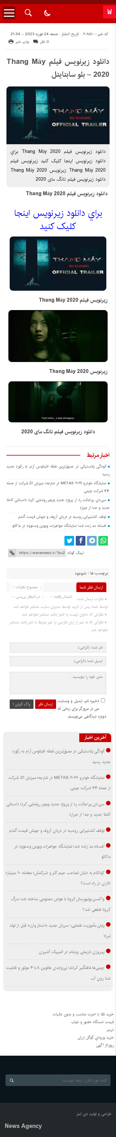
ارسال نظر (45, 704)
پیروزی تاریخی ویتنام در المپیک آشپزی (71, 951)
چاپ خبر (22, 42)
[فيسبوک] (80, 541)
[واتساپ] (103, 541)
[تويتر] (69, 541)
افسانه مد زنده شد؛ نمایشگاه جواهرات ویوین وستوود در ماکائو (59, 526)
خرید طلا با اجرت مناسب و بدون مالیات (83, 1014)
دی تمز (82, 1114)
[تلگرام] (92, 541)
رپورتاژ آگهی (105, 1045)
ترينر (110, 1030)
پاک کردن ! (21, 704)
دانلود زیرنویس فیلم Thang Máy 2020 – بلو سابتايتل (58, 68)
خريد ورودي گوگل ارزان (96, 1037)
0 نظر (44, 42)
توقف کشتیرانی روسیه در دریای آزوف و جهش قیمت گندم (62, 517)
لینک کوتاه (75, 553)
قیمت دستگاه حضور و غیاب (92, 1022)
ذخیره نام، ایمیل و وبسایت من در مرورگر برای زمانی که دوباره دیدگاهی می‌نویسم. (82, 708)
